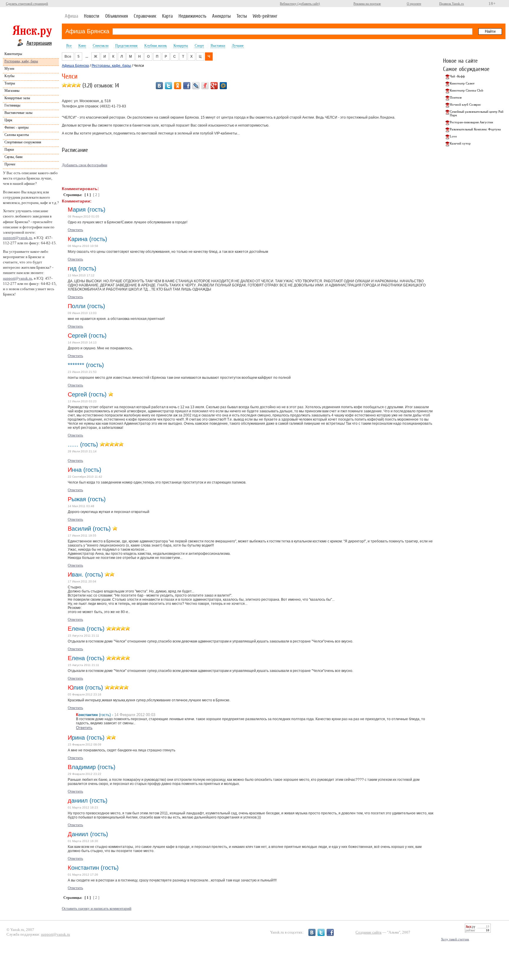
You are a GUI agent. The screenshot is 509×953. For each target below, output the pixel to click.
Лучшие (238, 46)
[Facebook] (186, 85)
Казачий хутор (460, 143)
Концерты (180, 46)
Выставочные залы (18, 113)
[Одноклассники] (177, 85)
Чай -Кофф (457, 76)
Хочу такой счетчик (455, 939)
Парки (9, 149)
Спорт (199, 46)
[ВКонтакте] (159, 85)
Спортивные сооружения (22, 142)
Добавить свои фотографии (84, 165)
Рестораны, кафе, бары (21, 61)
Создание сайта (368, 932)
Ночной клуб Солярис (465, 104)
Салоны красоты (16, 135)
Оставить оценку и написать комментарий (96, 908)
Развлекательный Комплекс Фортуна (475, 129)
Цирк (8, 120)
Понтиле (456, 97)
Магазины (11, 91)
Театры (9, 83)
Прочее (9, 164)
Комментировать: (80, 188)
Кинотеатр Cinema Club (466, 90)
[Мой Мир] (223, 85)
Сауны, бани (13, 157)
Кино (82, 46)
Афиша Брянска (87, 31)
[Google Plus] (214, 85)
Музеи (9, 69)
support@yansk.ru (17, 237)
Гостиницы (12, 105)
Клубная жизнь (155, 46)
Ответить (75, 230)
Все (69, 46)
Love (453, 136)
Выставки (218, 46)
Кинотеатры (13, 54)
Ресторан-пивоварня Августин (471, 122)
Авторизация (39, 43)
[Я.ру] (205, 85)
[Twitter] (168, 85)
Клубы (9, 76)
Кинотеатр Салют (462, 83)
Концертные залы (17, 98)
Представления (126, 46)
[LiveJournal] (195, 85)
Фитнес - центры (16, 127)
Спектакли (100, 46)
